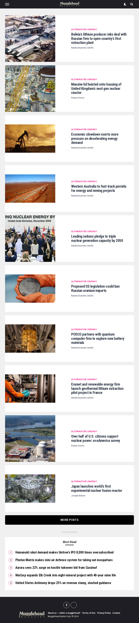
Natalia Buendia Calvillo (82, 48)
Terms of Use (88, 613)
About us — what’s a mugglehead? (64, 613)
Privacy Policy (104, 613)
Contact (116, 613)
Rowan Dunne (77, 98)
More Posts (69, 519)
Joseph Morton (78, 496)
